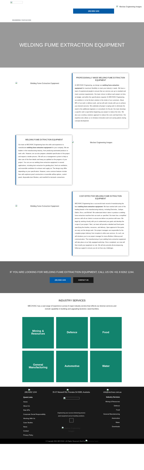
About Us (26, 406)
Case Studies (28, 422)
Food (118, 410)
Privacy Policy (28, 435)
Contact (26, 431)
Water (118, 422)
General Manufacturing (111, 414)
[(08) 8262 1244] (31, 391)
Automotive (116, 418)
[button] (57, 11)
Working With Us (29, 418)
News (25, 427)
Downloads (116, 426)
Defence (117, 406)
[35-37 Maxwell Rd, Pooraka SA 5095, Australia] (71, 391)
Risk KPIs (26, 410)
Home (25, 402)
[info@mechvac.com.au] (112, 391)
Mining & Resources (113, 401)
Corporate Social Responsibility (34, 414)
